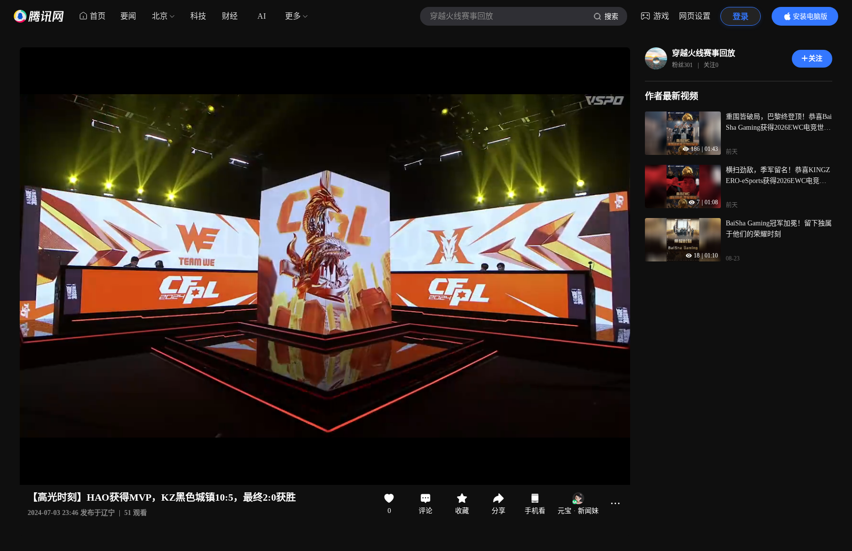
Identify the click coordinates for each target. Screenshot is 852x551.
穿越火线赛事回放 (703, 53)
